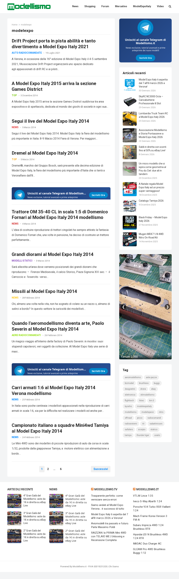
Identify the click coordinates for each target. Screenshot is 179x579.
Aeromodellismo (133, 377)
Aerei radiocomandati (26, 335)
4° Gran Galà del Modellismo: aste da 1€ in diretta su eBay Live (76, 500)
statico (154, 429)
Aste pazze (151, 377)
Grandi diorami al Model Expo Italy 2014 (53, 254)
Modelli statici (22, 260)
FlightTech (129, 400)
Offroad (128, 418)
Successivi (101, 469)
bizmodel (129, 383)
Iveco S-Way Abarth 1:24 (147, 501)
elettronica (130, 395)
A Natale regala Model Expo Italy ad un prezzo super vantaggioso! (151, 187)
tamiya (128, 435)
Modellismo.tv (105, 489)
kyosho (128, 406)
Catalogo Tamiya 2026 (151, 200)
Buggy (157, 383)
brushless (144, 383)
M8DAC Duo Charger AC (147, 543)
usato (157, 435)
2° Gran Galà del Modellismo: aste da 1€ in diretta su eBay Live (76, 535)
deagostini (130, 389)
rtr (143, 423)
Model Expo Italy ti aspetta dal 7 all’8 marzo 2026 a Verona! (153, 83)
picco (139, 418)
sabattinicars (156, 423)
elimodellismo (147, 395)
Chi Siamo (114, 566)
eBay (153, 389)
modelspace (148, 412)
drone (143, 389)
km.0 (151, 400)
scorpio (141, 429)
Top (14, 95)
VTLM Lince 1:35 (143, 495)
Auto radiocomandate (27, 52)
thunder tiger (143, 435)
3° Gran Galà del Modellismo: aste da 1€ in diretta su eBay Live (76, 518)
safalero (129, 429)
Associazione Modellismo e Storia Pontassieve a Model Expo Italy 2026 (153, 133)
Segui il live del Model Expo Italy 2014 (50, 121)
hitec (141, 400)
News (15, 127)
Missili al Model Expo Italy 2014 (44, 291)
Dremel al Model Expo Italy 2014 (45, 153)
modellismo (130, 412)
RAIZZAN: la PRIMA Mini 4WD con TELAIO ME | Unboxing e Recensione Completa (108, 536)
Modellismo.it (147, 489)
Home (14, 24)
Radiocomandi (154, 418)
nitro (161, 412)
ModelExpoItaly (144, 406)
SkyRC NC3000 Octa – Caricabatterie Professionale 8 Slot (151, 100)
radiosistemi (131, 423)
